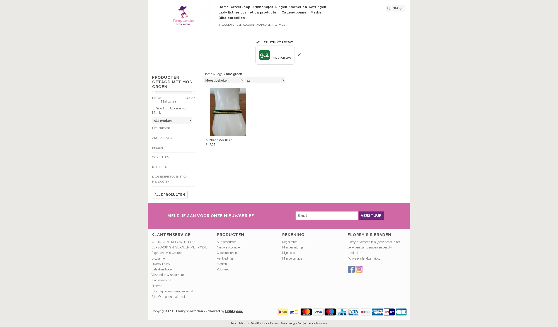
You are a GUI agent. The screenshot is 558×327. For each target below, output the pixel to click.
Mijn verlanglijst (292, 258)
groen (179, 108)
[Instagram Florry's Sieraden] (359, 269)
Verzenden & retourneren (168, 275)
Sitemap (156, 286)
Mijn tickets (289, 253)
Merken (317, 12)
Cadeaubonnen (295, 12)
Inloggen (225, 24)
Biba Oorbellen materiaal (168, 296)
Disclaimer (158, 258)
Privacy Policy (160, 264)
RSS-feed (223, 269)
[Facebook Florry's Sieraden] (351, 269)
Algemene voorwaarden (167, 253)
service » (281, 24)
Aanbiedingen (226, 258)
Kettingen (317, 7)
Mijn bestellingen (293, 247)
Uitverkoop (240, 7)
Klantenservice (161, 280)
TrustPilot (257, 323)
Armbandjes (262, 7)
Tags (219, 74)
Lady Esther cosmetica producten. (249, 12)
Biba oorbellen (232, 18)
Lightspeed (234, 311)
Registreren (290, 242)
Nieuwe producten (229, 247)
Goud (161, 108)
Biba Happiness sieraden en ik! (172, 291)
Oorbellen (298, 7)
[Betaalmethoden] (283, 312)
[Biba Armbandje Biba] (228, 112)
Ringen (281, 7)
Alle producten (170, 194)
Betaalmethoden (162, 269)
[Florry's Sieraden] (183, 18)
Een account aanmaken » (255, 24)
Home (224, 7)
